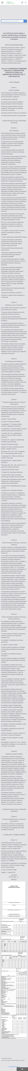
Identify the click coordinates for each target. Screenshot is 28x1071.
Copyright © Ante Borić (14, 1066)
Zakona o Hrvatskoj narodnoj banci (12, 49)
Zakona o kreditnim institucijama (13, 57)
